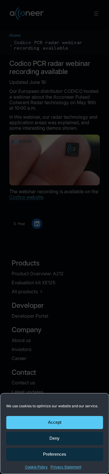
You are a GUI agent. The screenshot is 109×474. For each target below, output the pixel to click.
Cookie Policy (36, 467)
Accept (54, 422)
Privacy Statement (66, 467)
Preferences (54, 454)
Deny (54, 438)
